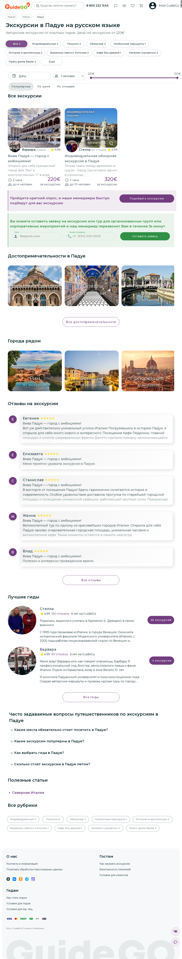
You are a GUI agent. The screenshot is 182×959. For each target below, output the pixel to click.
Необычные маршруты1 (130, 43)
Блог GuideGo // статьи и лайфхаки (25, 928)
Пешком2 (74, 43)
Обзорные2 (98, 43)
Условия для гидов (18, 903)
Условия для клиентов (114, 875)
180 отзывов (98, 150)
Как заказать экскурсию (115, 863)
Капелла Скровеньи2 (143, 52)
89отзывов (59, 654)
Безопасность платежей (115, 869)
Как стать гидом (16, 897)
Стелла (84, 149)
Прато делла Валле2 (22, 61)
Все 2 (16, 43)
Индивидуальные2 (45, 43)
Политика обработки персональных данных (34, 869)
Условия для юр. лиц (19, 909)
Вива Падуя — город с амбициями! (52, 423)
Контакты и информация (22, 863)
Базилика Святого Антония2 (69, 52)
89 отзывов (40, 149)
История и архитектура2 (25, 52)
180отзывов (60, 613)
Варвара (28, 149)
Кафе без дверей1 (109, 52)
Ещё (52, 61)
